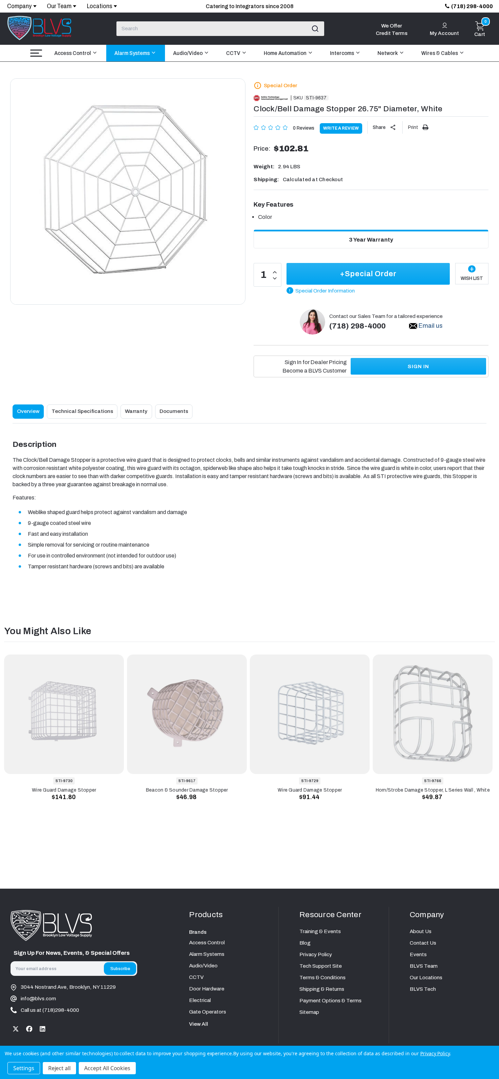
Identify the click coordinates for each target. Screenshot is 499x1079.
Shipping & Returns (321, 989)
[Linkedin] (42, 1029)
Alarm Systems (132, 53)
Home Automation (286, 53)
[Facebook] (29, 1029)
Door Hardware (206, 988)
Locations (99, 6)
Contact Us (423, 943)
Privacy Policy (315, 954)
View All (198, 1024)
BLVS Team (424, 966)
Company (19, 6)
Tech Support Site (320, 966)
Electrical (200, 1000)
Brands (197, 932)
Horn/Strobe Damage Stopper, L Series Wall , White (433, 790)
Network (388, 53)
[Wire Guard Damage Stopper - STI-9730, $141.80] (64, 714)
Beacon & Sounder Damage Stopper (187, 790)
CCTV (233, 53)
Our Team (59, 6)
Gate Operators (207, 1012)
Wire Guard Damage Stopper (64, 790)
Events (418, 954)
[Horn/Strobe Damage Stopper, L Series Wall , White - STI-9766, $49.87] (433, 714)
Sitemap (309, 1012)
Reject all (59, 1068)
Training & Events (320, 931)
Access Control (73, 53)
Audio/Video (188, 53)
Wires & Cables (440, 53)
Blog (305, 943)
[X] (16, 1029)
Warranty (136, 411)
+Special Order (368, 274)
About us (420, 931)
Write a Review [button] (341, 128)
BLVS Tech (423, 989)
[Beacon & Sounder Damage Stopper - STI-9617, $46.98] (187, 714)
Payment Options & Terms (330, 1000)
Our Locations (426, 977)
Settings (23, 1068)
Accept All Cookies (107, 1068)
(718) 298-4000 (472, 6)
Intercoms (342, 53)
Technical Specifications (82, 411)
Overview (28, 411)
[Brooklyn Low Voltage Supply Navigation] (36, 53)
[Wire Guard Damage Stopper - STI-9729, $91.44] (310, 714)
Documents (174, 411)
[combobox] (220, 28)
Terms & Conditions (322, 977)
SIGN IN (418, 366)
